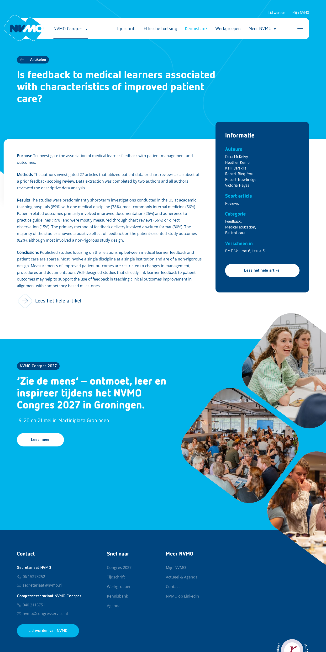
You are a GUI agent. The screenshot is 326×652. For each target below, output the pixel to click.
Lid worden (276, 13)
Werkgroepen (228, 28)
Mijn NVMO (300, 13)
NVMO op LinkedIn (182, 596)
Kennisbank (196, 28)
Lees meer (40, 440)
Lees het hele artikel (262, 270)
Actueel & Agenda (182, 577)
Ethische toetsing (160, 28)
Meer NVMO (259, 28)
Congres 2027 (119, 568)
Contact (173, 587)
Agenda (114, 606)
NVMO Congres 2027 (38, 366)
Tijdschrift (126, 28)
